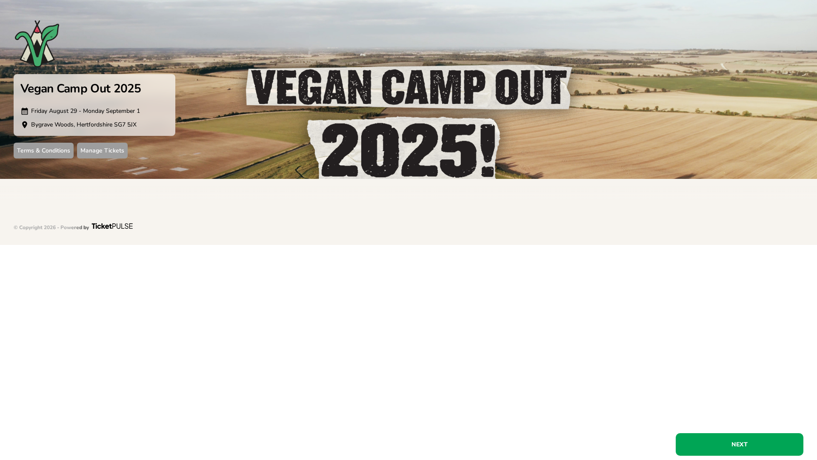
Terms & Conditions (43, 151)
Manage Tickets (102, 151)
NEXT (739, 444)
